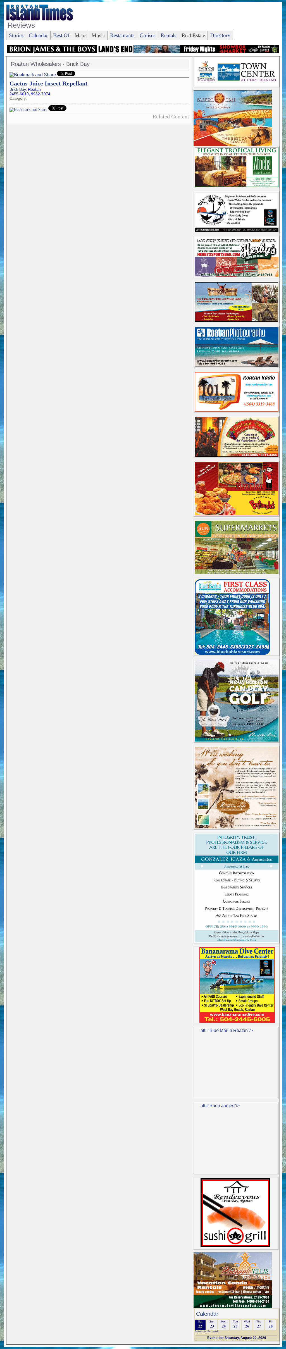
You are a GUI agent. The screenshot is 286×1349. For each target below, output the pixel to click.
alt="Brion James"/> (220, 1105)
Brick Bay (17, 89)
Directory (220, 35)
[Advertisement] (177, 17)
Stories (16, 35)
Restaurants (122, 35)
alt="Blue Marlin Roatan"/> (227, 1030)
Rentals (168, 35)
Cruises (147, 35)
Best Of (61, 35)
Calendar (38, 35)
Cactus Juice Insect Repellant (48, 83)
